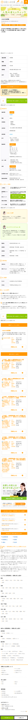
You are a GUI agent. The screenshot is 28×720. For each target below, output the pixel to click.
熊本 (7, 619)
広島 (3, 611)
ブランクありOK (5, 659)
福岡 (3, 619)
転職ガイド (4, 672)
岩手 (18, 598)
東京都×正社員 (5, 525)
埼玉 (11, 580)
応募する (8, 717)
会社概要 (3, 693)
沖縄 (7, 621)
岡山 (7, 611)
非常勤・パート (10, 633)
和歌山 (21, 587)
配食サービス (8, 644)
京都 (10, 587)
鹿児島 (10, 619)
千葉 (15, 580)
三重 (14, 593)
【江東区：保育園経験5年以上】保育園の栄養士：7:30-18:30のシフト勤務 (14, 397)
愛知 (3, 593)
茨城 (18, 580)
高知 (7, 613)
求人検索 (3, 670)
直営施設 (12, 112)
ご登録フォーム (18, 672)
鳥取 (17, 611)
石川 (10, 606)
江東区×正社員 (5, 530)
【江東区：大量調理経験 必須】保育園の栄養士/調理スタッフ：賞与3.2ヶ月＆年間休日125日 (14, 417)
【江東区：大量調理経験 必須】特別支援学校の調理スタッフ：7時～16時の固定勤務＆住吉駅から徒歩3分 (14, 460)
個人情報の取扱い (5, 695)
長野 (7, 606)
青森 (15, 598)
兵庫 (7, 587)
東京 (3, 580)
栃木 (22, 580)
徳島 (3, 613)
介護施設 (13, 646)
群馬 (3, 582)
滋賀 (14, 587)
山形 (22, 598)
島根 (14, 611)
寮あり (21, 651)
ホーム (3, 668)
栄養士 (3, 542)
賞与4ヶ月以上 (22, 653)
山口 (10, 611)
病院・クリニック (6, 646)
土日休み (9, 655)
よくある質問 (17, 691)
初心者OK (13, 659)
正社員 (11, 134)
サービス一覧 (23, 711)
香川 (24, 611)
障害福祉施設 (16, 644)
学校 (3, 644)
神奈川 (7, 580)
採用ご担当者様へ (5, 674)
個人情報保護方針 (18, 693)
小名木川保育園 (6, 330)
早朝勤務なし (12, 144)
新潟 (3, 606)
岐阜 (10, 593)
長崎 (15, 619)
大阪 (3, 587)
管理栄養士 (9, 638)
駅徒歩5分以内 (20, 659)
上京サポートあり (13, 653)
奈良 (17, 587)
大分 (18, 619)
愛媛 (21, 611)
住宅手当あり (15, 651)
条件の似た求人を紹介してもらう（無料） (17, 101)
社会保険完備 (12, 166)
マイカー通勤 (5, 653)
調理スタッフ (16, 638)
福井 (21, 606)
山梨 (17, 606)
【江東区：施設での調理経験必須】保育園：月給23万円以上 (13, 379)
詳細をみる (14, 347)
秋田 (3, 600)
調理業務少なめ (5, 657)
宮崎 (22, 619)
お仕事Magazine (18, 670)
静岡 (7, 593)
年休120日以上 (16, 655)
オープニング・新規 (6, 651)
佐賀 (3, 621)
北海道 (3, 598)
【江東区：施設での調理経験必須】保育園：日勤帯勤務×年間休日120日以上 (13, 360)
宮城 (7, 598)
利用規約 (3, 691)
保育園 (11, 114)
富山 (14, 606)
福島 (11, 598)
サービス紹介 (17, 668)
